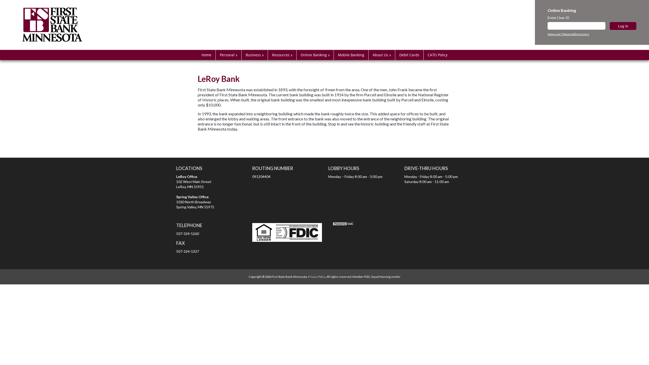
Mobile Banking (351, 54)
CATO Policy (437, 54)
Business (253, 54)
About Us (380, 54)
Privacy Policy (317, 276)
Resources (281, 54)
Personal (227, 54)
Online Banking (314, 54)
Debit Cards (409, 54)
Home (206, 54)
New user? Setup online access (568, 34)
